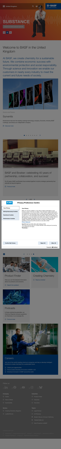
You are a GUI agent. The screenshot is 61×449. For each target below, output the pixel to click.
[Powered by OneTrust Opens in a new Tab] (53, 248)
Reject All (43, 243)
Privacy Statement (26, 222)
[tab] (10, 208)
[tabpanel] (40, 219)
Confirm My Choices (10, 243)
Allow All (53, 243)
